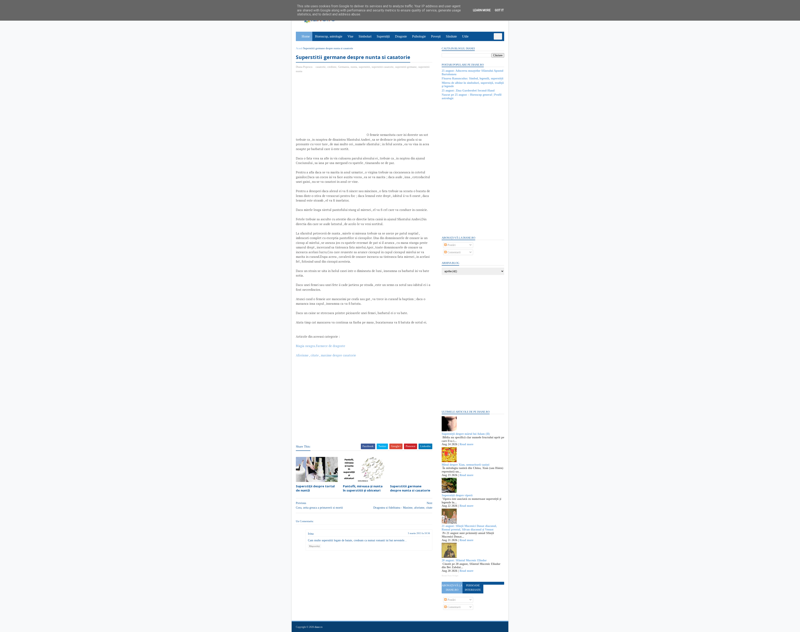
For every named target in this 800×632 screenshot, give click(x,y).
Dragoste (401, 36)
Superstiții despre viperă (457, 495)
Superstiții (383, 36)
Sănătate (451, 36)
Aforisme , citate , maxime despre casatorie (326, 355)
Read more (466, 444)
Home (306, 36)
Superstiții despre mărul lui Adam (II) (466, 433)
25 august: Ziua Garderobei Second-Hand (468, 90)
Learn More (482, 10)
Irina (311, 533)
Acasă (299, 48)
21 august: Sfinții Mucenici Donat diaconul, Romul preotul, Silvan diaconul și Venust (469, 527)
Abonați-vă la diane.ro (452, 587)
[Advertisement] (331, 107)
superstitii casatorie (383, 66)
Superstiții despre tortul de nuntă (315, 488)
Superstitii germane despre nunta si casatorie (410, 488)
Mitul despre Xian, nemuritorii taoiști (465, 464)
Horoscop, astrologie (328, 36)
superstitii (364, 66)
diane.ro (318, 627)
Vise (350, 36)
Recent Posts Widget (450, 576)
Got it (499, 10)
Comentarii (454, 252)
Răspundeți (314, 546)
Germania (343, 66)
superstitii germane (406, 66)
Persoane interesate (473, 587)
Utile (465, 36)
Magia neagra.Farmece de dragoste (320, 346)
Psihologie (419, 36)
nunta (354, 66)
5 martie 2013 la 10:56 (419, 533)
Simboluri (365, 36)
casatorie (321, 66)
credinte (331, 66)
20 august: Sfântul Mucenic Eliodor (464, 560)
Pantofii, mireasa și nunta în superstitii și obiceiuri (362, 488)
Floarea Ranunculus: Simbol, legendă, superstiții (472, 78)
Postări (451, 245)
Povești (436, 36)
